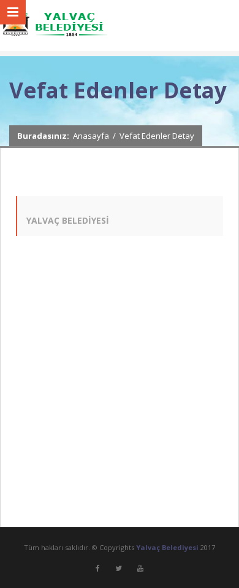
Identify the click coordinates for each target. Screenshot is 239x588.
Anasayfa (91, 135)
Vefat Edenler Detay (157, 135)
